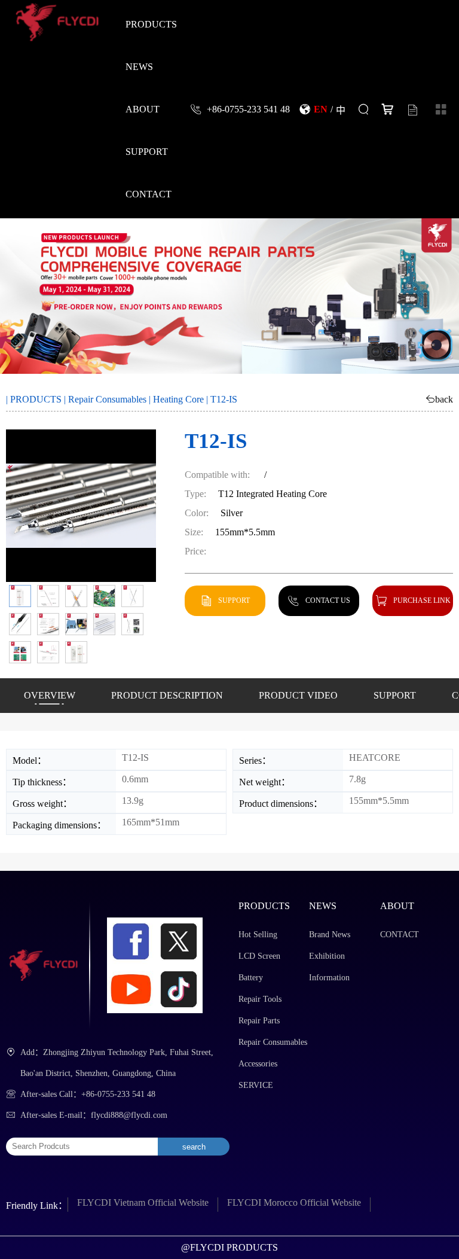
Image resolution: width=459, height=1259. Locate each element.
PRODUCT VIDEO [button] (298, 695)
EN (321, 109)
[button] (20, 596)
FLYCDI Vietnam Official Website (143, 1202)
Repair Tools (259, 999)
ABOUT (143, 109)
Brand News (329, 934)
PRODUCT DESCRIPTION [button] (167, 695)
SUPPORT (147, 151)
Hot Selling (257, 934)
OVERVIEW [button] (49, 695)
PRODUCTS (151, 24)
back (444, 399)
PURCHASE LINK (422, 600)
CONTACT (149, 194)
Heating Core (178, 399)
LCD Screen (259, 956)
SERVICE (255, 1085)
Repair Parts (259, 1020)
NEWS (139, 66)
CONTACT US (327, 600)
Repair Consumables (107, 399)
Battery (250, 977)
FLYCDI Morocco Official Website (294, 1202)
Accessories (257, 1063)
